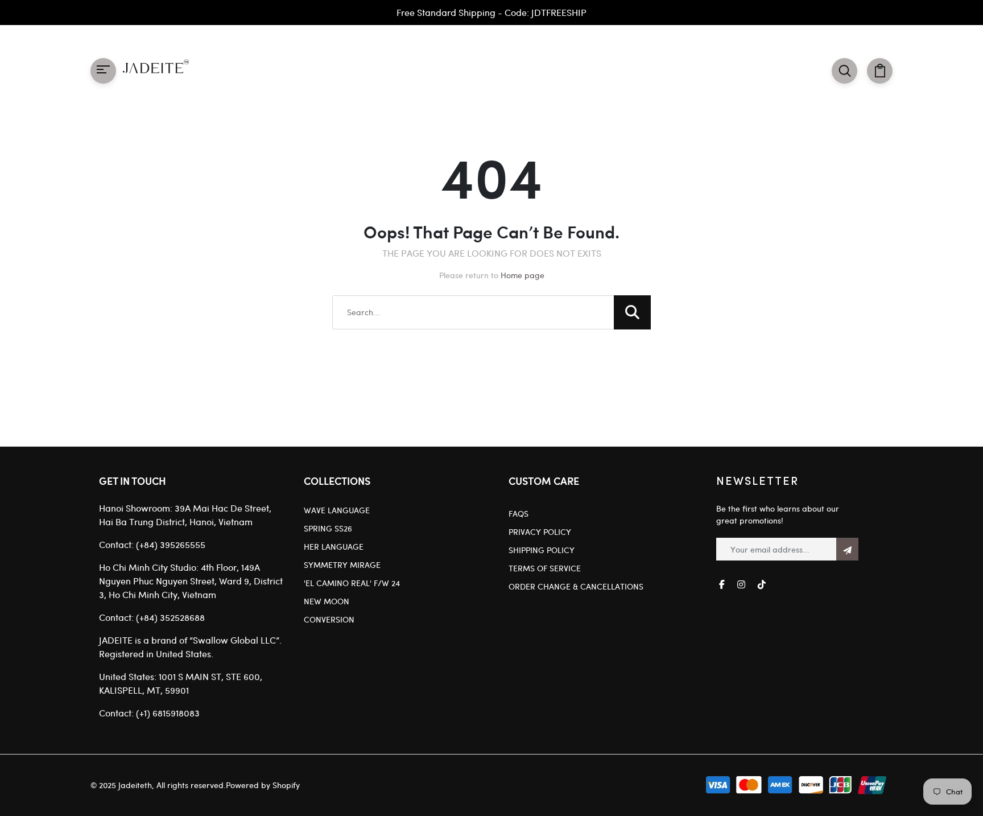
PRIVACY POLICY (540, 531)
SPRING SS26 (328, 528)
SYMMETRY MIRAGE (342, 564)
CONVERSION (329, 619)
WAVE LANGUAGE (337, 510)
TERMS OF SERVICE (545, 568)
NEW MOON (326, 601)
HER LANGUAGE (334, 546)
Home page (522, 275)
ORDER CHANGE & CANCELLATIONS (576, 586)
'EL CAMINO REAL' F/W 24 (352, 583)
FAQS (518, 513)
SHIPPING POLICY (542, 550)
